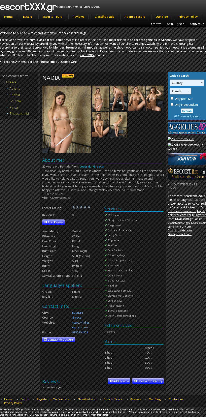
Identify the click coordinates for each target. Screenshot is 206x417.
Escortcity (179, 200)
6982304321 (80, 332)
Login (169, 24)
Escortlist (193, 200)
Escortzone (190, 196)
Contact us (176, 399)
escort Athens (44, 33)
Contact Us (197, 24)
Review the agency (150, 381)
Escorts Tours (52, 17)
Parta (13, 107)
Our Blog (162, 17)
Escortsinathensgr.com (187, 224)
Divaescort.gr (184, 219)
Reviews (78, 17)
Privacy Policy (188, 17)
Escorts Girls (68, 62)
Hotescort (193, 207)
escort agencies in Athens (152, 40)
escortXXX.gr (28, 6)
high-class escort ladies (46, 40)
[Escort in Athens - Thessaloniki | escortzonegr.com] (187, 164)
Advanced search (189, 116)
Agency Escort (135, 17)
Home (8, 17)
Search (181, 24)
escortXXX (87, 55)
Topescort (175, 196)
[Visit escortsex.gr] (181, 139)
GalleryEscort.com (180, 234)
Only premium (183, 98)
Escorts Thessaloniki (42, 62)
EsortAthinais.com (180, 230)
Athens (14, 88)
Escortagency (186, 203)
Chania (14, 95)
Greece (98, 166)
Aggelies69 (190, 223)
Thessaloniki (19, 113)
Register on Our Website (53, 399)
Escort (27, 17)
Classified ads (104, 17)
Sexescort (178, 207)
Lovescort (189, 211)
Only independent (186, 105)
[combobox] (187, 83)
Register (156, 24)
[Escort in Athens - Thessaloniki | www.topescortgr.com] (187, 149)
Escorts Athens (15, 62)
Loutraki (85, 166)
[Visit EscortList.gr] (187, 178)
